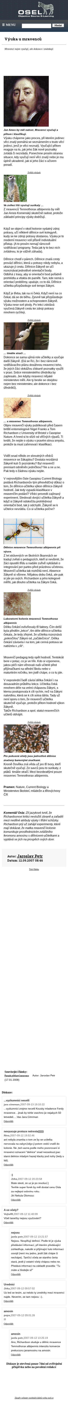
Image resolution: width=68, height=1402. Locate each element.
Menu (9, 25)
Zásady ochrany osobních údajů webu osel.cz (34, 1398)
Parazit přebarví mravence (17, 1075)
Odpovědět (8, 1121)
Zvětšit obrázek (34, 172)
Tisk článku (34, 869)
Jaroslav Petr (30, 855)
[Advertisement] (34, 904)
